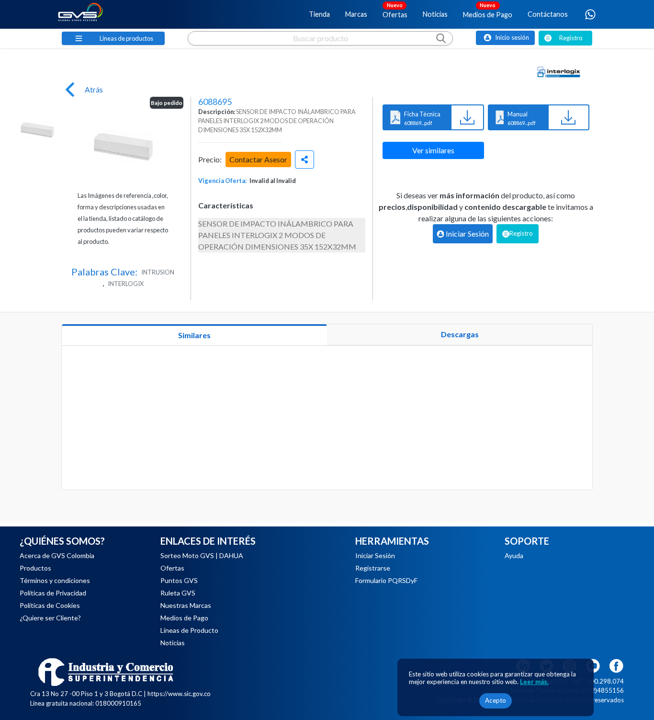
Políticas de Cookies (50, 605)
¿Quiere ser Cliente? (50, 618)
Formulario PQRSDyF (386, 580)
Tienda (319, 14)
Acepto (495, 700)
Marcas (356, 14)
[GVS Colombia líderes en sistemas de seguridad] (80, 14)
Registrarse (372, 568)
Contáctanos (548, 14)
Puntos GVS (179, 580)
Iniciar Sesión (375, 555)
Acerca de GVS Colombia (57, 555)
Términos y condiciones (55, 580)
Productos (35, 568)
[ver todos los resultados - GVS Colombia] (320, 47)
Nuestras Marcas (185, 605)
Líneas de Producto (189, 630)
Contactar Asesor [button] (258, 159)
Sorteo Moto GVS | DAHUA (201, 555)
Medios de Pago (487, 10)
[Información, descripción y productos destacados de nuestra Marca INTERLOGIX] (559, 72)
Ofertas (395, 10)
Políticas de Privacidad (53, 593)
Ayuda (514, 555)
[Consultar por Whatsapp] (590, 14)
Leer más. (534, 682)
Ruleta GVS (177, 593)
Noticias (435, 14)
